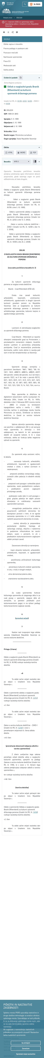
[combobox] (21, 161)
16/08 (30, 101)
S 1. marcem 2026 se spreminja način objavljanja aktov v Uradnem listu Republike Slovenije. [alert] (22, 24)
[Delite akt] (12, 32)
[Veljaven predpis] (5, 86)
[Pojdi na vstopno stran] (8, 5)
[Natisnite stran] (17, 32)
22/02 (25, 101)
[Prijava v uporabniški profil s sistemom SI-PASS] (35, 4)
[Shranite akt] (8, 32)
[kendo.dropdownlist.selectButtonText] (29, 162)
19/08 (8, 104)
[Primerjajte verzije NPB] (35, 161)
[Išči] (24, 4)
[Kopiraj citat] (21, 78)
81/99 (19, 101)
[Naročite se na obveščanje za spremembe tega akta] (4, 32)
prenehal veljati (22, 618)
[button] (22, 78)
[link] (8, 18)
